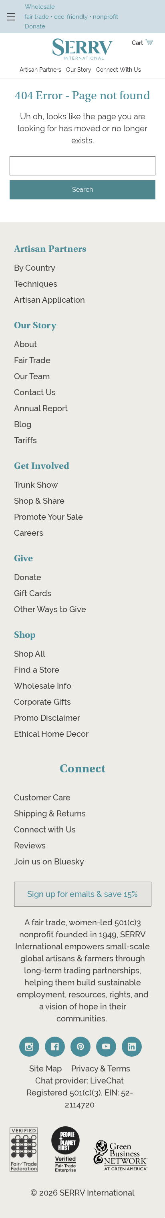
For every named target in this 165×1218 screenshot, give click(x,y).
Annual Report (41, 408)
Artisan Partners (40, 69)
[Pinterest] (80, 1047)
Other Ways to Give (50, 609)
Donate (27, 577)
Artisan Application (49, 300)
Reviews (30, 845)
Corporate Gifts (42, 702)
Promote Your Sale (48, 517)
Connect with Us (45, 829)
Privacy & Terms (100, 1068)
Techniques (35, 284)
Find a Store (36, 670)
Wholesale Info (42, 686)
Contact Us (35, 392)
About (25, 344)
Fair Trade (32, 360)
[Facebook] (55, 1047)
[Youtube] (106, 1047)
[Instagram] (29, 1047)
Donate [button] (35, 26)
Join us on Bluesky (49, 861)
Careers (28, 533)
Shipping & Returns (50, 813)
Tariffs (25, 440)
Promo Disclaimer (47, 718)
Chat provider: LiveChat (79, 1080)
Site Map (45, 1068)
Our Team (32, 376)
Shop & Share (39, 501)
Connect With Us (118, 69)
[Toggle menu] (11, 16)
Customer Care (42, 797)
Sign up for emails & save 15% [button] (82, 894)
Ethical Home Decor (51, 734)
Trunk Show (36, 485)
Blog (22, 424)
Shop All (29, 654)
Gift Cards (32, 593)
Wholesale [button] (40, 6)
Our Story (78, 69)
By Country (34, 268)
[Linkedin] (132, 1047)
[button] (24, 1150)
